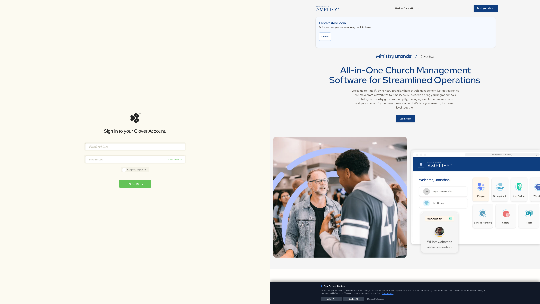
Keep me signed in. (136, 169)
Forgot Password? (175, 159)
